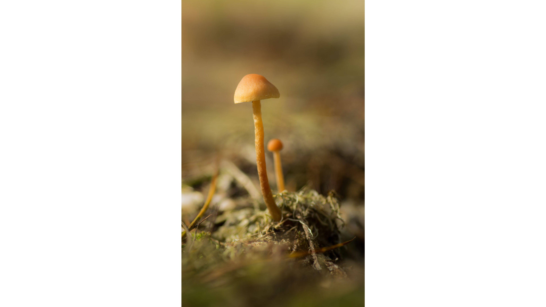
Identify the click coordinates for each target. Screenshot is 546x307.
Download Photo (336, 301)
